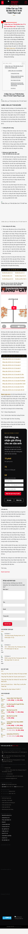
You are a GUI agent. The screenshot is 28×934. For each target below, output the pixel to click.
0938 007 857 (12, 791)
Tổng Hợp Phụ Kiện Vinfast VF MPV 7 (11, 689)
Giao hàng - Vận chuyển (7, 800)
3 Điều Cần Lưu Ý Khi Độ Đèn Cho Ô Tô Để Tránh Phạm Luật (14, 66)
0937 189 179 (12, 793)
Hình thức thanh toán (6, 798)
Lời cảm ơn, (13, 88)
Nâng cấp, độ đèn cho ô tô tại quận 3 (11, 362)
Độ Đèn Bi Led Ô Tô (20, 272)
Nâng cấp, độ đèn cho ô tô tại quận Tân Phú (13, 386)
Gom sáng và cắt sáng (15, 80)
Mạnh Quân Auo (10, 48)
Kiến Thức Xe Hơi (14, 6)
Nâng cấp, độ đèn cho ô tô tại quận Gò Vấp (13, 374)
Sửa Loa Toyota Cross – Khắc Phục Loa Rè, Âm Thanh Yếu (13, 685)
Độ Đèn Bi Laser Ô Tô (7, 272)
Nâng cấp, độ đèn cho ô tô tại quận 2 (11, 359)
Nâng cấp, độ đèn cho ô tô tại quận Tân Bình (13, 377)
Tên (4, 602)
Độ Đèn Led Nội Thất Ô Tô (21, 278)
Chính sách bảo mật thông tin (8, 802)
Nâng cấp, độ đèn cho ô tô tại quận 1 (13, 356)
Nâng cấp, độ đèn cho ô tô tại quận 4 (11, 365)
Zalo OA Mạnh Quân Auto (11, 784)
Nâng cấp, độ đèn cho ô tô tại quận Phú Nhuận (13, 380)
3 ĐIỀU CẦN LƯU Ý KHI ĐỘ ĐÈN (15, 70)
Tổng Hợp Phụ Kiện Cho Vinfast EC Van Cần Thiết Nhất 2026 (14, 680)
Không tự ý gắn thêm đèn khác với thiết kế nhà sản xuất (17, 77)
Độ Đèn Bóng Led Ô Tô (7, 278)
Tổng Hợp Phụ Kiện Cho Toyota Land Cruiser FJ (13, 676)
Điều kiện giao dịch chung (7, 809)
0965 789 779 (10, 786)
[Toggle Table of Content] (22, 63)
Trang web (6, 616)
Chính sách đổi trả (6, 807)
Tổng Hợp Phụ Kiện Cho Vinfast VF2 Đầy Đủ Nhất (14, 673)
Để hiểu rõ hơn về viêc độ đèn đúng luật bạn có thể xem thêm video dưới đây (17, 84)
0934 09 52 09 (20, 786)
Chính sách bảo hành (6, 804)
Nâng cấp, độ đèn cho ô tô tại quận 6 (11, 371)
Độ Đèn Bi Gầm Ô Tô (7, 275)
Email (4, 609)
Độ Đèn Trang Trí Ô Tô (20, 275)
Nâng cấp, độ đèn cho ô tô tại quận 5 (11, 368)
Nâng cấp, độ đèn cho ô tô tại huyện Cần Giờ (13, 389)
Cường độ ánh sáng (15, 73)
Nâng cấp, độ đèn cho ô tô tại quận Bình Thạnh (13, 383)
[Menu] (2, 2)
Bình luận (6, 589)
